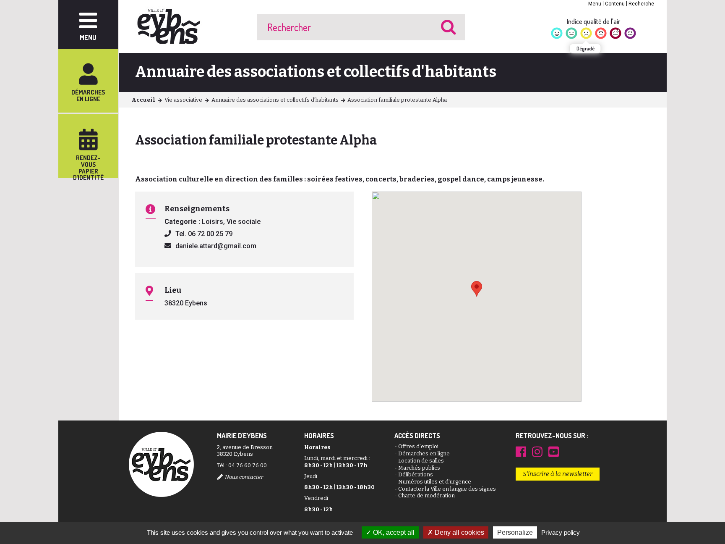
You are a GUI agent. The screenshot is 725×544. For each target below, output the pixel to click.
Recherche (641, 3)
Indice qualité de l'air (593, 21)
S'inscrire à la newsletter (557, 474)
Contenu (615, 3)
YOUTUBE (553, 451)
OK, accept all (393, 532)
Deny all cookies (458, 532)
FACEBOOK (521, 451)
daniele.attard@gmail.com (215, 246)
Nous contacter (244, 477)
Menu (594, 3)
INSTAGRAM (537, 451)
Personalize (515, 532)
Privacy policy (560, 532)
